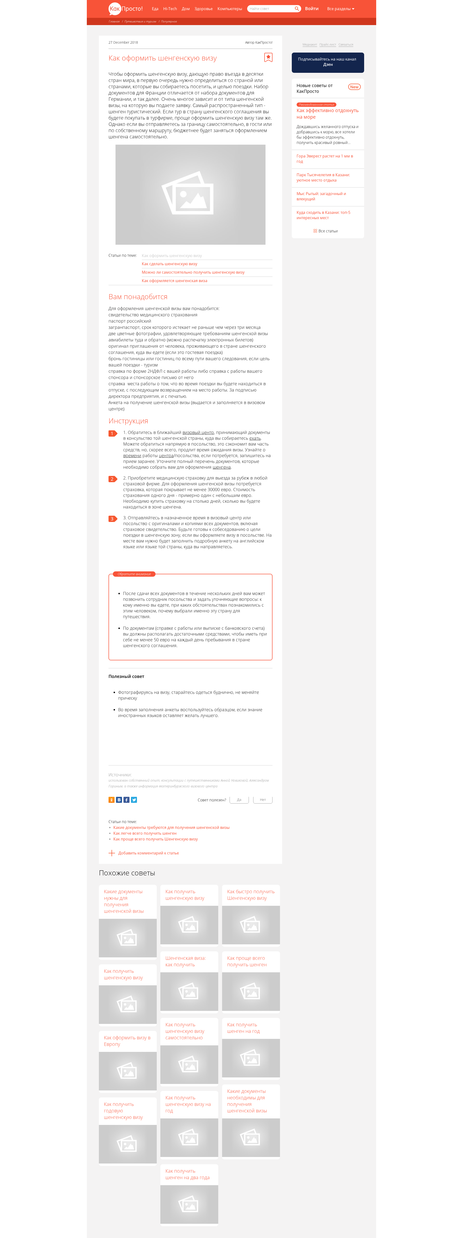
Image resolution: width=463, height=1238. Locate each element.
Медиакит (310, 44)
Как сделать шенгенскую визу (169, 263)
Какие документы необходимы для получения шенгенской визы (247, 1101)
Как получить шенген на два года (187, 1174)
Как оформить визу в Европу (127, 1040)
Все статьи (328, 231)
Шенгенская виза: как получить (185, 961)
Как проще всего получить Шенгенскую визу (155, 839)
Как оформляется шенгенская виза (174, 280)
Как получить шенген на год (243, 1027)
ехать (255, 438)
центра (166, 455)
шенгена (222, 467)
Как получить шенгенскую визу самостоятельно (184, 1031)
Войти (312, 8)
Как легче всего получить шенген (145, 833)
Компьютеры (230, 8)
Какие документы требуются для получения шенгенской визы (171, 827)
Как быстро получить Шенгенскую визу (251, 894)
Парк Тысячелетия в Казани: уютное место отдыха (323, 177)
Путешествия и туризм (140, 21)
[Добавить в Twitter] (134, 800)
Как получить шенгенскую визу (184, 894)
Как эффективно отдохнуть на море (328, 113)
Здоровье (204, 8)
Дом (186, 8)
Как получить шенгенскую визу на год (188, 1104)
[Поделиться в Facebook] (126, 800)
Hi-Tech (170, 8)
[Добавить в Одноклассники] (112, 800)
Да (239, 799)
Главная (114, 21)
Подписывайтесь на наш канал (327, 61)
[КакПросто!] (125, 8)
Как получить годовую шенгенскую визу (123, 1110)
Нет (263, 799)
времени (132, 455)
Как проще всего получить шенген (247, 961)
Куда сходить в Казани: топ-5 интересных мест (323, 215)
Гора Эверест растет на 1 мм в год (325, 158)
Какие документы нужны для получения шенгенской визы (124, 901)
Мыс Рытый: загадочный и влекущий (321, 196)
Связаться (346, 44)
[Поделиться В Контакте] (119, 800)
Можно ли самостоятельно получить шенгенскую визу (193, 272)
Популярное (169, 21)
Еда (155, 8)
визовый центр (198, 432)
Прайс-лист (328, 44)
